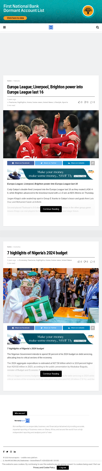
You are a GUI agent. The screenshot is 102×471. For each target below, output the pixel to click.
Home (9, 81)
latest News (48, 102)
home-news (37, 102)
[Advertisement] (51, 51)
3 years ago (11, 99)
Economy (17, 247)
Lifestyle (57, 102)
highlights (21, 102)
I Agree (62, 468)
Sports (65, 102)
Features (17, 81)
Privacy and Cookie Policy (44, 467)
